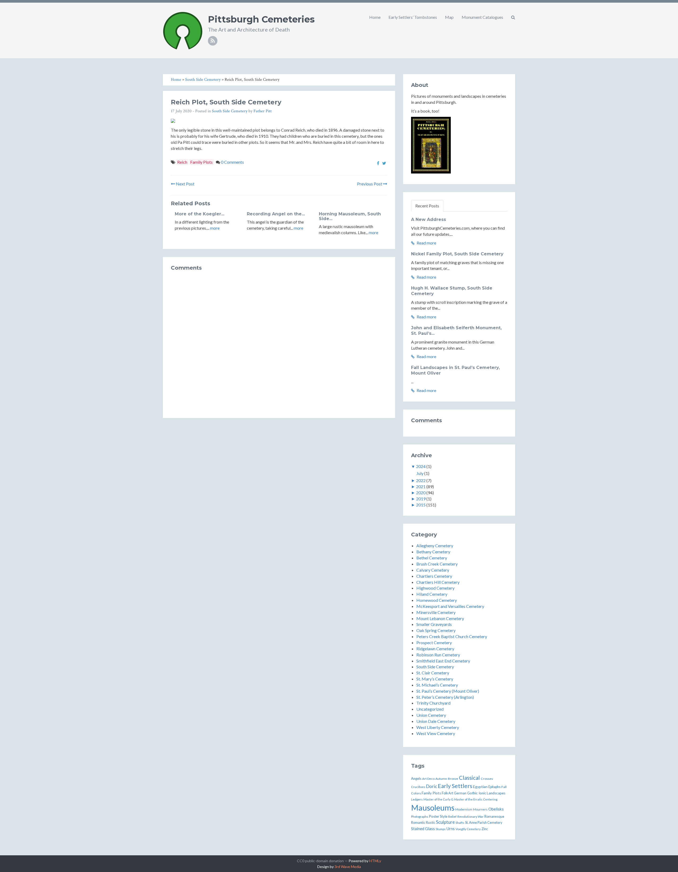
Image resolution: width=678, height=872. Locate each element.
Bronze (453, 778)
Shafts (460, 823)
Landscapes (496, 793)
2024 (421, 466)
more (215, 227)
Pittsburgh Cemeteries (261, 19)
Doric (431, 786)
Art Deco (428, 778)
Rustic (430, 822)
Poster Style (438, 816)
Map (449, 17)
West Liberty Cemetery (437, 727)
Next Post (184, 183)
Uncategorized (430, 708)
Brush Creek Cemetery (437, 563)
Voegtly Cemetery (468, 829)
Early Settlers (455, 785)
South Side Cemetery (229, 111)
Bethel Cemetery (431, 557)
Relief (452, 816)
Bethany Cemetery (433, 551)
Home (375, 17)
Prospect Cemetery (434, 642)
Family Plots (201, 161)
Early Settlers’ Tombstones (413, 17)
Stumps (441, 829)
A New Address (428, 219)
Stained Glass (423, 828)
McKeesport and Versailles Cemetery (450, 606)
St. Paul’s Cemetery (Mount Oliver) (447, 690)
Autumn (441, 779)
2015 (421, 504)
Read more (426, 242)
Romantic (418, 823)
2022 (421, 480)
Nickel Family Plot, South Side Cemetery (457, 253)
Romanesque (494, 816)
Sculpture (445, 822)
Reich (182, 161)
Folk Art (447, 793)
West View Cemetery (435, 733)
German (460, 793)
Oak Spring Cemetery (436, 630)
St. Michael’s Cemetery (437, 684)
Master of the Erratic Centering (475, 799)
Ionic (482, 793)
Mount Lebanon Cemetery (440, 618)
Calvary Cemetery (432, 569)
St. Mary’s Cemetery (434, 678)
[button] (513, 17)
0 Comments (232, 161)
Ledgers (417, 799)
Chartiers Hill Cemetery (438, 582)
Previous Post (370, 183)
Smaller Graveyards (434, 624)
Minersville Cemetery (436, 612)
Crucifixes (418, 787)
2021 (421, 486)
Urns (451, 828)
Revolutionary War (470, 816)
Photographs (419, 816)
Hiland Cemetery (431, 594)
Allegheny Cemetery (434, 545)
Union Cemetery (431, 715)
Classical (469, 778)
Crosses (487, 779)
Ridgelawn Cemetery (435, 648)
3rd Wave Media (347, 866)
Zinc (484, 829)
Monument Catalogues (482, 17)
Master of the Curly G (438, 799)
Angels (416, 778)
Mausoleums (432, 807)
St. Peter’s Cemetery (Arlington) (445, 697)
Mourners (480, 809)
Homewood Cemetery (436, 600)
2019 (421, 498)
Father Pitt (262, 111)
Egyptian (480, 786)
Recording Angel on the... (276, 213)
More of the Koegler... (199, 213)
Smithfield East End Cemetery (443, 660)
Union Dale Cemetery (435, 721)
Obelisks (496, 809)
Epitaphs (494, 787)
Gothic (472, 793)
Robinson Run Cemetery (438, 654)
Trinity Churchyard (433, 702)
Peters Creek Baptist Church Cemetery (451, 636)
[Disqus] (279, 342)
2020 (421, 492)
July (419, 473)
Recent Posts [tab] (427, 205)
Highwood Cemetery (435, 587)
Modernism (463, 809)
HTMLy (375, 860)
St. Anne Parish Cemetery (483, 822)
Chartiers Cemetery (434, 576)
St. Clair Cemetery (432, 672)
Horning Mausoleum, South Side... (350, 216)
